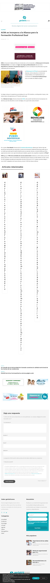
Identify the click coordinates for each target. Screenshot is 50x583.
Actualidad (3, 29)
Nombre (5, 435)
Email (4, 442)
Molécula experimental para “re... (40, 551)
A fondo (3, 525)
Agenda (3, 527)
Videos (3, 529)
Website (5, 450)
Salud (2, 533)
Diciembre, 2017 (3, 39)
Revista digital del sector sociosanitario (24, 26)
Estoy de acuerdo (9, 461)
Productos (3, 521)
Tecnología (4, 523)
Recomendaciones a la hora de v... (39, 561)
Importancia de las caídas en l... (40, 541)
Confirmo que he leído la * (37, 522)
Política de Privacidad (35, 473)
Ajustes (43, 578)
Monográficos (4, 531)
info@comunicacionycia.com (10, 473)
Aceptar (36, 578)
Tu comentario (7, 422)
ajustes (13, 581)
